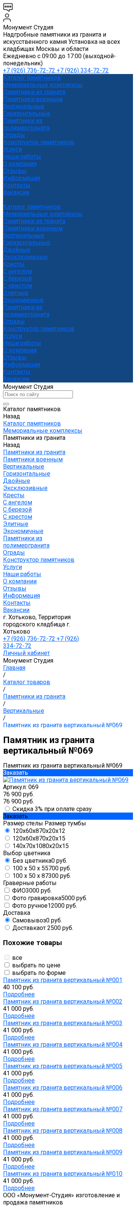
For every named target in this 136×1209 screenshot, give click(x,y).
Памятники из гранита (34, 92)
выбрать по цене (36, 965)
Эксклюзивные (25, 257)
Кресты (14, 264)
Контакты (17, 371)
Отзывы (14, 357)
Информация (21, 364)
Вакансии (16, 378)
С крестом (17, 285)
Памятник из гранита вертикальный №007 (62, 1109)
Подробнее (19, 994)
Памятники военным (33, 99)
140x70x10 (40, 846)
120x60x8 (38, 830)
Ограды (14, 135)
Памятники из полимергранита (26, 124)
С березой (17, 278)
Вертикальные (23, 106)
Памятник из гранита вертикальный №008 (62, 1130)
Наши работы (22, 343)
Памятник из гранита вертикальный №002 (62, 1001)
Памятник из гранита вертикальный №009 (62, 1152)
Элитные (15, 292)
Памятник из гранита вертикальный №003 (62, 1023)
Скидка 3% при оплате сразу (52, 809)
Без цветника (39, 860)
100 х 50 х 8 (41, 875)
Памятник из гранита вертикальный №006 (62, 1087)
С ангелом (17, 271)
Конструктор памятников (38, 328)
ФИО (32, 890)
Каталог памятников (32, 206)
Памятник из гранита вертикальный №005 (62, 1066)
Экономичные (23, 300)
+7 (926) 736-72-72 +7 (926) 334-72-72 (56, 70)
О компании (20, 350)
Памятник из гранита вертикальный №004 (62, 1044)
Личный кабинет (26, 653)
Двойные (16, 249)
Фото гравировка (49, 898)
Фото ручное (44, 905)
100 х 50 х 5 (41, 868)
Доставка (42, 927)
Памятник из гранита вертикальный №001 (62, 980)
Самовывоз (37, 920)
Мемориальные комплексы (42, 84)
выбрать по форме (39, 972)
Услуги (12, 335)
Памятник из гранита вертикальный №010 (62, 1173)
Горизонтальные (26, 113)
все (17, 957)
